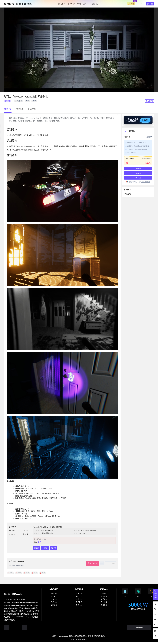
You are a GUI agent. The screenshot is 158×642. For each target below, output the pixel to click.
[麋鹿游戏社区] (15, 627)
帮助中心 (54, 602)
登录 (39, 542)
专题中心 (79, 605)
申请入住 (104, 596)
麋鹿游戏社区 (72, 636)
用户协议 (104, 602)
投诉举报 (127, 137)
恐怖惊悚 (7, 101)
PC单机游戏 (82, 4)
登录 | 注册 (150, 4)
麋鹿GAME (139, 627)
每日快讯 (79, 596)
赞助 (132, 4)
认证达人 (79, 593)
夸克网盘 (45, 548)
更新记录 (54, 605)
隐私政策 (104, 605)
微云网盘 (53, 548)
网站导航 (79, 602)
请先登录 (148, 163)
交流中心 (79, 599)
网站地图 (104, 599)
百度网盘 (36, 548)
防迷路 (104, 593)
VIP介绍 (54, 593)
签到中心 (54, 599)
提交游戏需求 (145, 182)
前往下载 (150, 101)
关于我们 (54, 596)
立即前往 (145, 120)
